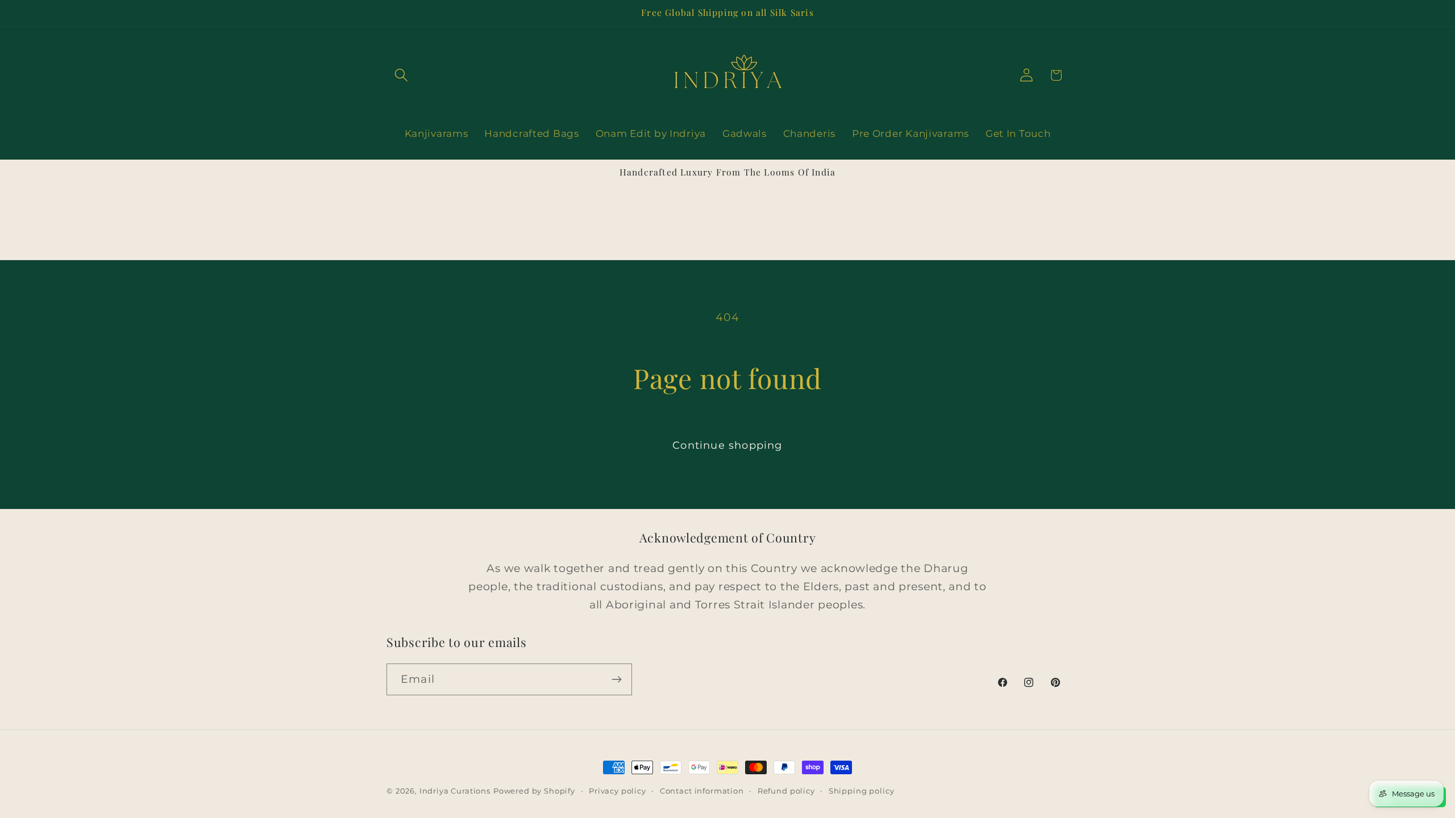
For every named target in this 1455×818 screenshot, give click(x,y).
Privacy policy (617, 790)
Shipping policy (862, 790)
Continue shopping (727, 445)
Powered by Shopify (534, 790)
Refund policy (786, 790)
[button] (401, 75)
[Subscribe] (616, 679)
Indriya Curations (454, 790)
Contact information (702, 790)
